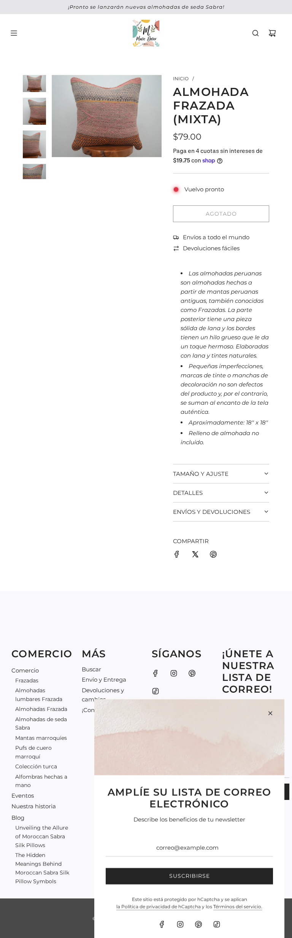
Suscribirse (189, 860)
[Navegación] (13, 33)
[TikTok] (216, 909)
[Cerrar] (270, 698)
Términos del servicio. (237, 891)
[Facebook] (155, 673)
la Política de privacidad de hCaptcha (158, 891)
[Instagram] (173, 673)
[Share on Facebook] (176, 555)
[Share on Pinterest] (213, 555)
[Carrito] (272, 33)
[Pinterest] (192, 673)
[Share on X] (195, 555)
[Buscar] (255, 33)
